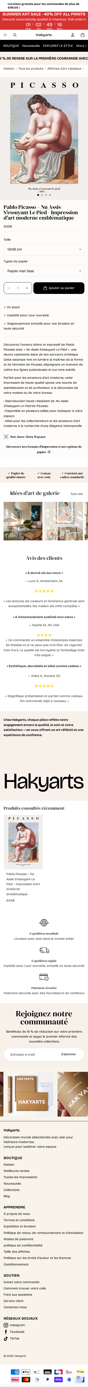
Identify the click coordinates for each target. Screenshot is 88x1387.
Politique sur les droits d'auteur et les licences (37, 1258)
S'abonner (68, 1054)
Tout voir (76, 494)
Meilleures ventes (16, 1171)
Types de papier (16, 261)
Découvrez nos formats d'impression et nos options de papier (44, 449)
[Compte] (73, 35)
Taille (7, 240)
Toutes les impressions (20, 1177)
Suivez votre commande (21, 1282)
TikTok (14, 1338)
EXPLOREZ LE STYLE (58, 46)
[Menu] (5, 35)
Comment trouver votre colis (25, 1288)
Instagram (17, 1325)
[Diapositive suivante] (79, 521)
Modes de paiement (18, 1239)
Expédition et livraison (20, 1226)
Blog (7, 1196)
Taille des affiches (17, 1252)
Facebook (17, 1332)
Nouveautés (31, 46)
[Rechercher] (15, 35)
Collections (11, 1190)
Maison (9, 1165)
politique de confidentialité (23, 1245)
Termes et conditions (19, 1220)
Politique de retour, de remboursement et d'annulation (43, 1233)
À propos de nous (17, 1214)
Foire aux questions (18, 1295)
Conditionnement (16, 1264)
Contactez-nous (15, 1307)
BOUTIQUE (11, 46)
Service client (13, 1301)
